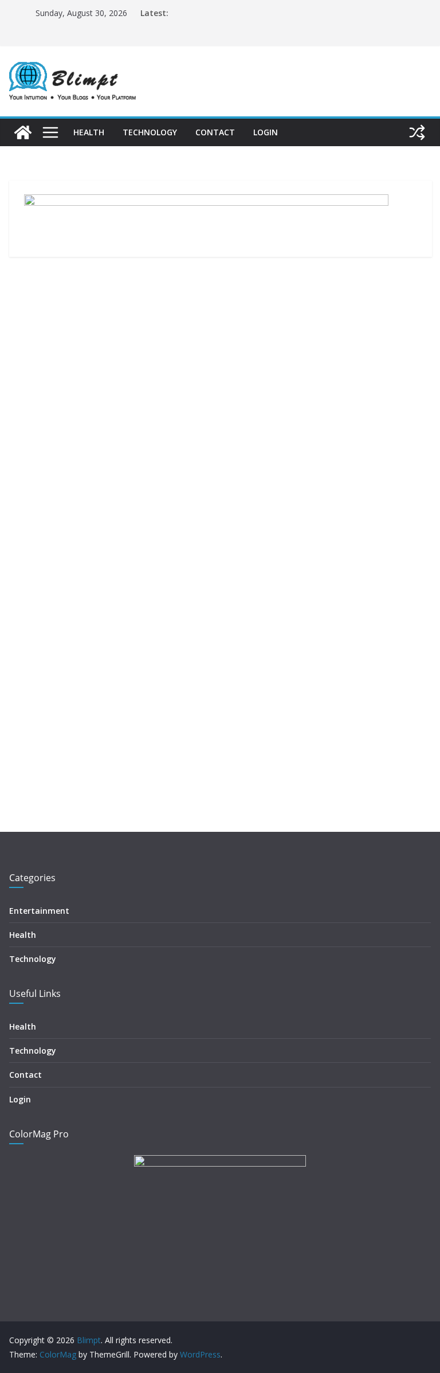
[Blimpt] (23, 132)
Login (265, 132)
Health (88, 132)
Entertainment (39, 910)
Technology (150, 132)
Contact (215, 132)
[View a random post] (417, 132)
